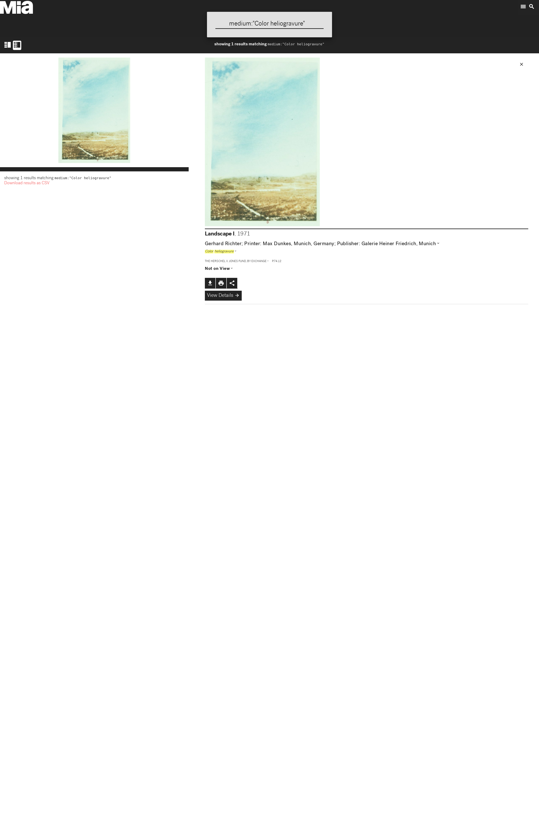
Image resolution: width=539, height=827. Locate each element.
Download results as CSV (26, 183)
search (531, 6)
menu (523, 6)
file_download (210, 283)
